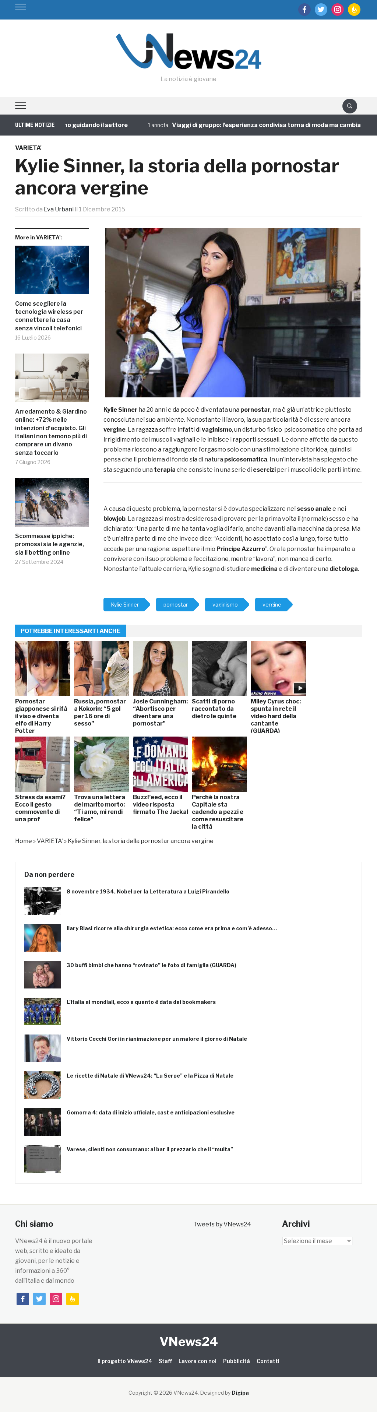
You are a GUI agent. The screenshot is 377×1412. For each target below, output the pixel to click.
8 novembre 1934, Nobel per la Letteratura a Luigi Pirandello (148, 891)
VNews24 (188, 1341)
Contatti (268, 1361)
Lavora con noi (197, 1361)
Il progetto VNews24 (125, 1361)
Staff (165, 1361)
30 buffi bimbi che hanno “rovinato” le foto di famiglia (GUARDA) (151, 965)
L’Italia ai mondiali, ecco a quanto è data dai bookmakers (141, 1002)
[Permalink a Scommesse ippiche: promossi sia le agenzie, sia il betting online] (52, 505)
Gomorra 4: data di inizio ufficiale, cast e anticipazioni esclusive (151, 1112)
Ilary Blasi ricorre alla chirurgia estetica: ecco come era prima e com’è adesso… (172, 928)
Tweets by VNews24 (222, 1224)
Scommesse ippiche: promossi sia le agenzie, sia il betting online (49, 544)
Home (23, 840)
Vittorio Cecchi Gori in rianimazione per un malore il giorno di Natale (157, 1039)
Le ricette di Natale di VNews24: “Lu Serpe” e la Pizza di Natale (150, 1075)
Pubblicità (236, 1361)
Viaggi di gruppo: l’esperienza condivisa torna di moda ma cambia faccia (252, 125)
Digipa (240, 1393)
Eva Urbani (59, 209)
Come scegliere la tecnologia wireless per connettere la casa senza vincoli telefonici (49, 316)
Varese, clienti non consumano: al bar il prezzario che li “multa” (150, 1149)
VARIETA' (28, 147)
